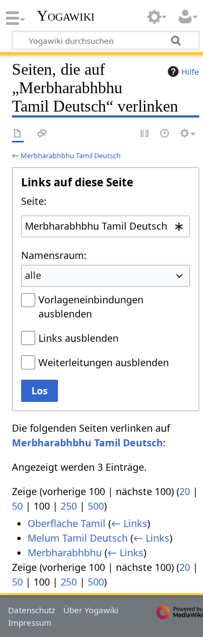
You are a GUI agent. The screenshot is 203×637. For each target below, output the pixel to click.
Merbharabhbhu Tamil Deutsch (71, 155)
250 (69, 505)
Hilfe (190, 71)
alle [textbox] (33, 275)
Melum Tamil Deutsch (78, 537)
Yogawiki (66, 15)
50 (17, 505)
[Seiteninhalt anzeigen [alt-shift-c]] (18, 134)
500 (96, 505)
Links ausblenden (78, 338)
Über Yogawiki (91, 609)
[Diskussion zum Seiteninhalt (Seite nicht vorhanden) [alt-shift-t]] (42, 134)
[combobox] (105, 226)
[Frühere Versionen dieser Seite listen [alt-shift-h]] (165, 134)
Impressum (29, 622)
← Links (129, 523)
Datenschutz (31, 609)
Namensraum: (54, 255)
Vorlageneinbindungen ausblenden (90, 306)
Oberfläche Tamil (67, 523)
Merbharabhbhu (65, 552)
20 (184, 491)
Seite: (34, 200)
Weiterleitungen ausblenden (103, 362)
